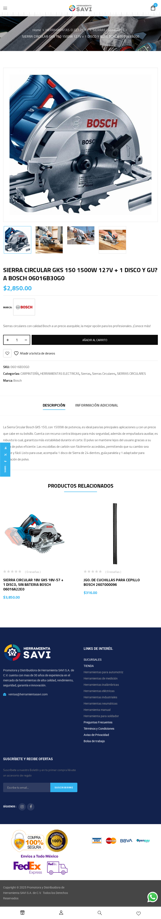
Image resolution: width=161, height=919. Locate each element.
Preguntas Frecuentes (98, 722)
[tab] (54, 406)
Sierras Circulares (104, 373)
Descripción (54, 405)
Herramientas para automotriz (103, 672)
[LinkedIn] (5, 448)
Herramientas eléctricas (99, 691)
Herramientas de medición (101, 678)
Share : (5, 468)
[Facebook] (5, 461)
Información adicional (96, 405)
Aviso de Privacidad (96, 735)
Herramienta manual (97, 709)
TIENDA (89, 666)
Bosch (17, 380)
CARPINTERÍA (30, 373)
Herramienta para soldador (101, 716)
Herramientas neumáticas (100, 703)
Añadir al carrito (94, 340)
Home (36, 29)
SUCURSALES (92, 659)
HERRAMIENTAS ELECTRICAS (66, 29)
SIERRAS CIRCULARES (108, 29)
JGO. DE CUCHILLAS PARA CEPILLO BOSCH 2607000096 (112, 582)
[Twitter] (5, 454)
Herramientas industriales (100, 697)
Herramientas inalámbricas (101, 684)
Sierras (86, 373)
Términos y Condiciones (99, 728)
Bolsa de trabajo (94, 741)
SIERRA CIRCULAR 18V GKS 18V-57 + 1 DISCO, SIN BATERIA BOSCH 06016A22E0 (33, 584)
